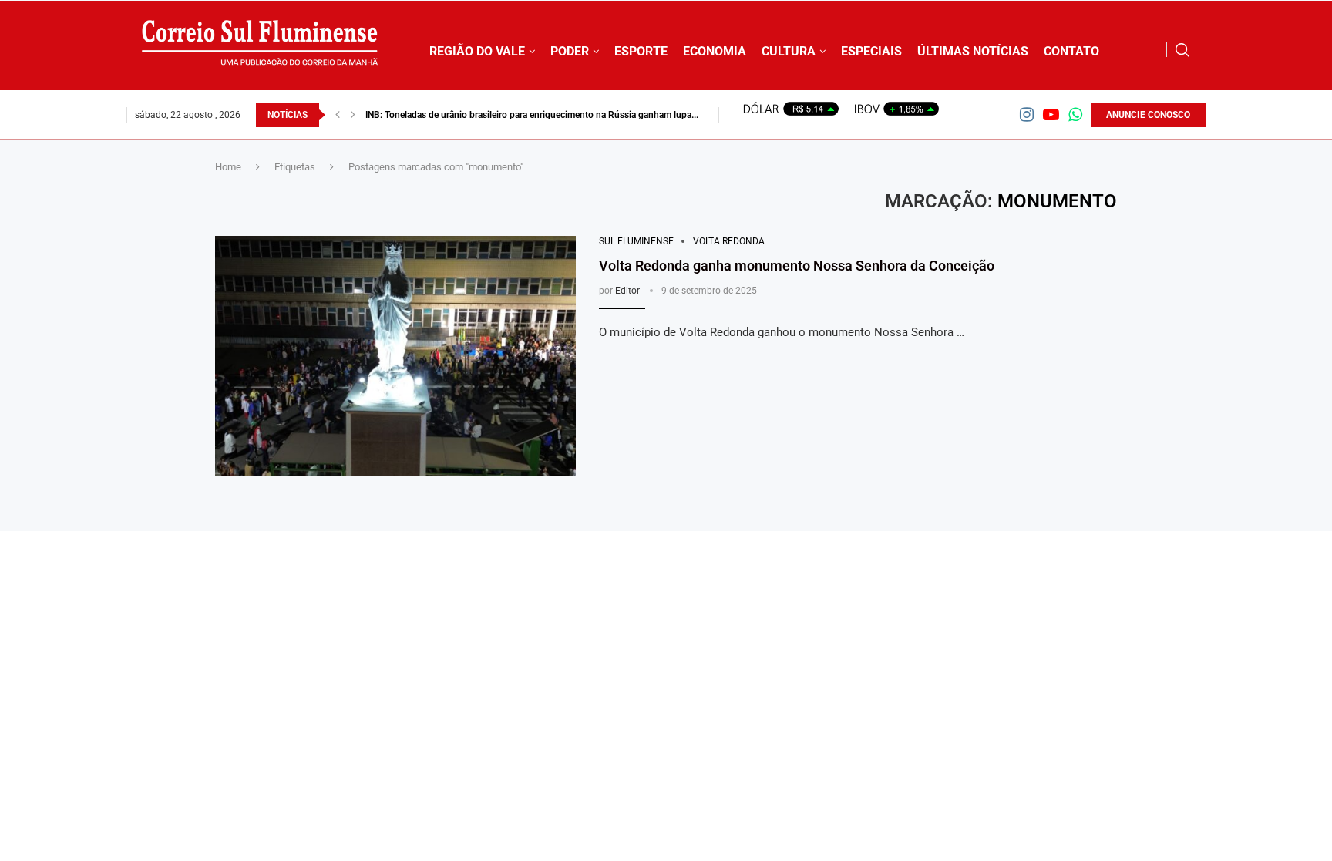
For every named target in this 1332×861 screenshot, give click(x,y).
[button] (337, 115)
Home (228, 167)
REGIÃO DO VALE (477, 51)
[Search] (1182, 50)
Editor (627, 290)
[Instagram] (1026, 114)
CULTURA (789, 51)
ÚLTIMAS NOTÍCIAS (972, 51)
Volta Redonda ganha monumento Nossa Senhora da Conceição (796, 265)
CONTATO (1071, 51)
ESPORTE (641, 51)
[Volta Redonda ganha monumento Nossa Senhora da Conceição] (395, 356)
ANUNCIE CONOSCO (1148, 114)
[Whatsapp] (1075, 114)
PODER (569, 51)
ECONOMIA (714, 51)
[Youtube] (1051, 114)
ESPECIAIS (871, 51)
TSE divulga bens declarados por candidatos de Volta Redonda (494, 114)
